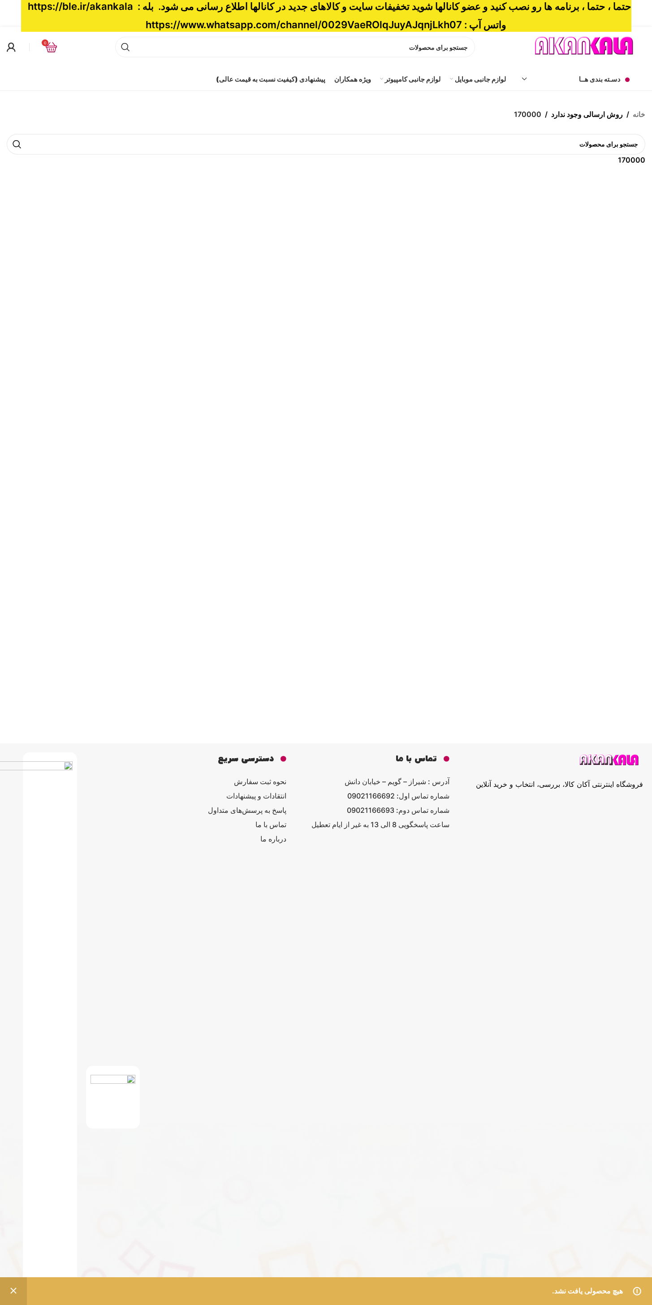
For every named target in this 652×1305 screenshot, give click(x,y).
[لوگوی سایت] (585, 46)
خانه (639, 114)
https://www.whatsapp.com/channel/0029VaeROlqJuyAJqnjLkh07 (304, 24)
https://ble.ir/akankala (80, 6)
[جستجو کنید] (17, 144)
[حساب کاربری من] (11, 47)
